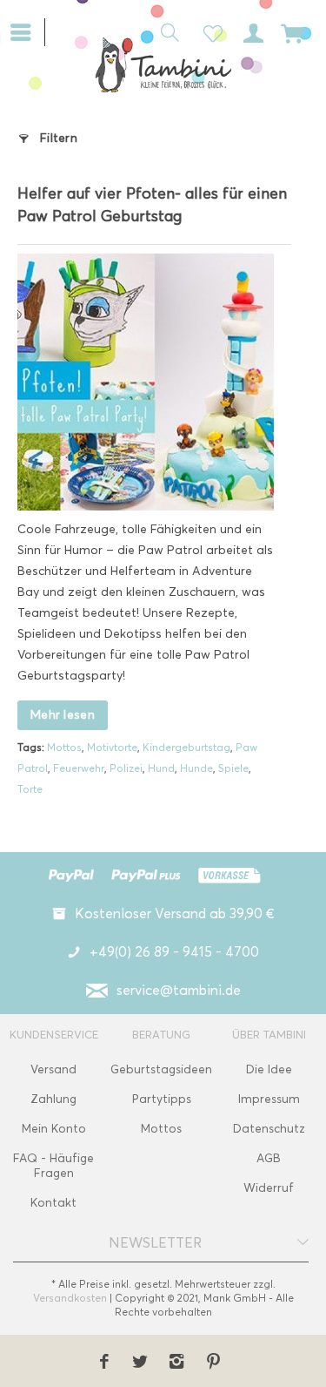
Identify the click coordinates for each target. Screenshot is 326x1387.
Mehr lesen (62, 714)
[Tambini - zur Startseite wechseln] (163, 64)
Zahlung (53, 1099)
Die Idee (269, 1069)
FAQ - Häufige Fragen (53, 1166)
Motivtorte (112, 747)
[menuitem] (27, 30)
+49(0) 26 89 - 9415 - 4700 (174, 952)
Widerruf (268, 1188)
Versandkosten (70, 1297)
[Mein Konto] (250, 31)
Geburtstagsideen (161, 1069)
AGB (268, 1158)
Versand (53, 1069)
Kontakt (53, 1202)
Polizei (126, 768)
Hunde (196, 768)
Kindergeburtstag (186, 747)
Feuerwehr (78, 768)
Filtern (58, 138)
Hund (161, 768)
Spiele (233, 768)
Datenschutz (269, 1128)
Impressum (269, 1099)
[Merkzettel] (207, 31)
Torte (30, 788)
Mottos (64, 747)
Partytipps (161, 1099)
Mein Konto (54, 1128)
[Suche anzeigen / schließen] (165, 31)
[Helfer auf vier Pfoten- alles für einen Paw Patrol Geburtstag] (145, 382)
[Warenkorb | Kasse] (293, 31)
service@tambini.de (178, 990)
